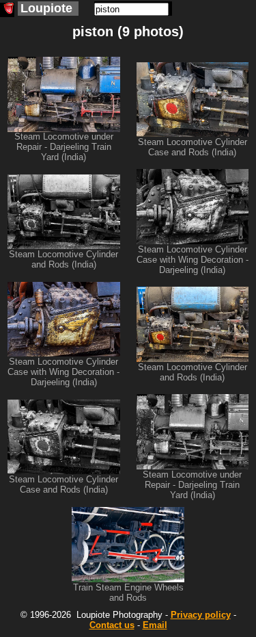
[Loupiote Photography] (7, 10)
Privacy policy (201, 615)
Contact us (111, 625)
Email (155, 625)
